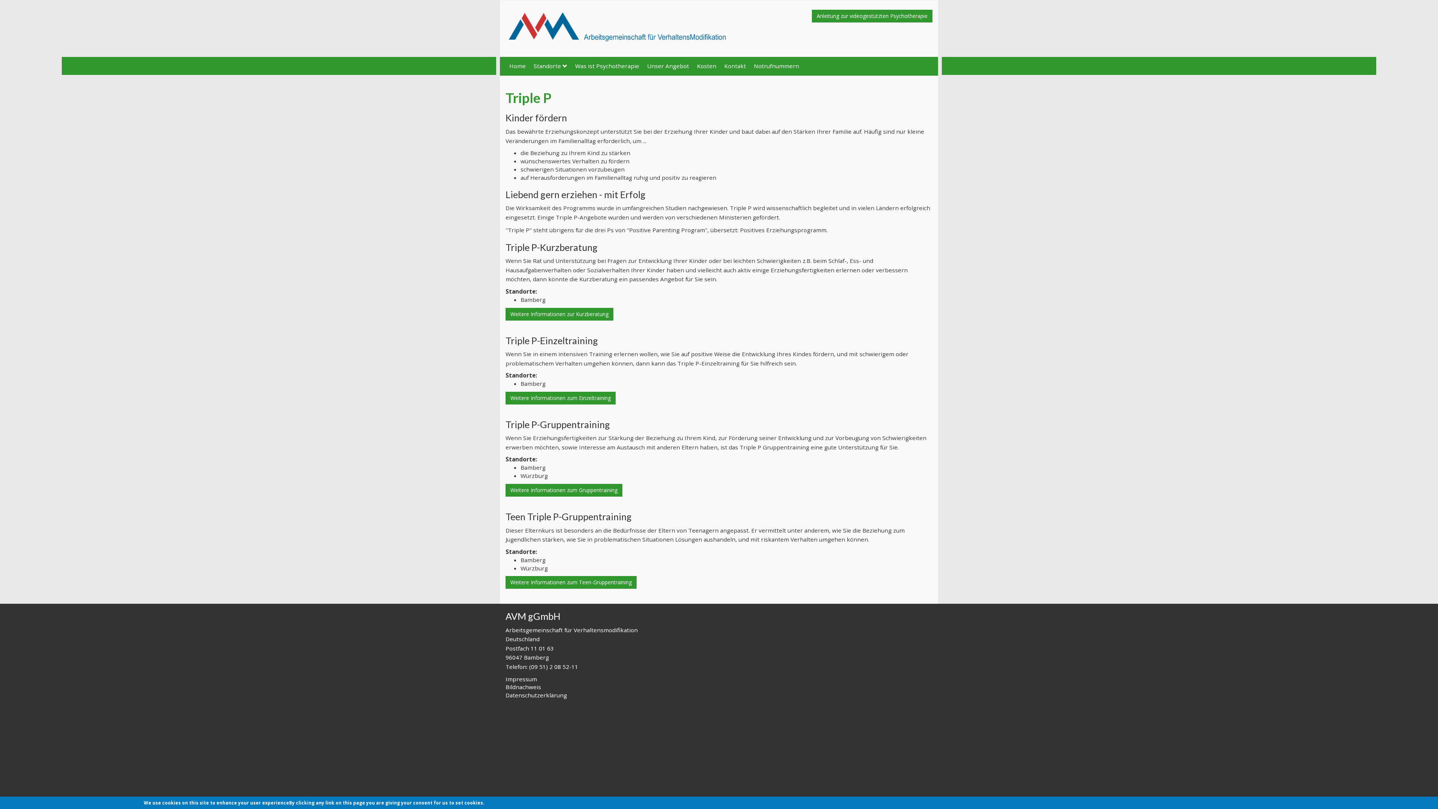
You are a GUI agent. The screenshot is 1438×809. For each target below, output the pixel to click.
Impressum (521, 679)
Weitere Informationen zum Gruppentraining (564, 490)
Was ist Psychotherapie (607, 66)
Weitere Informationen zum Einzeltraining (560, 398)
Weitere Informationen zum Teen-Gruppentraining (571, 582)
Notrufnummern (776, 66)
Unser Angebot (668, 66)
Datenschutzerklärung (536, 695)
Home (517, 66)
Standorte (547, 66)
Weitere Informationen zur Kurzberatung (559, 314)
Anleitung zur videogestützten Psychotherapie (872, 15)
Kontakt (735, 66)
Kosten (706, 66)
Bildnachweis (523, 687)
